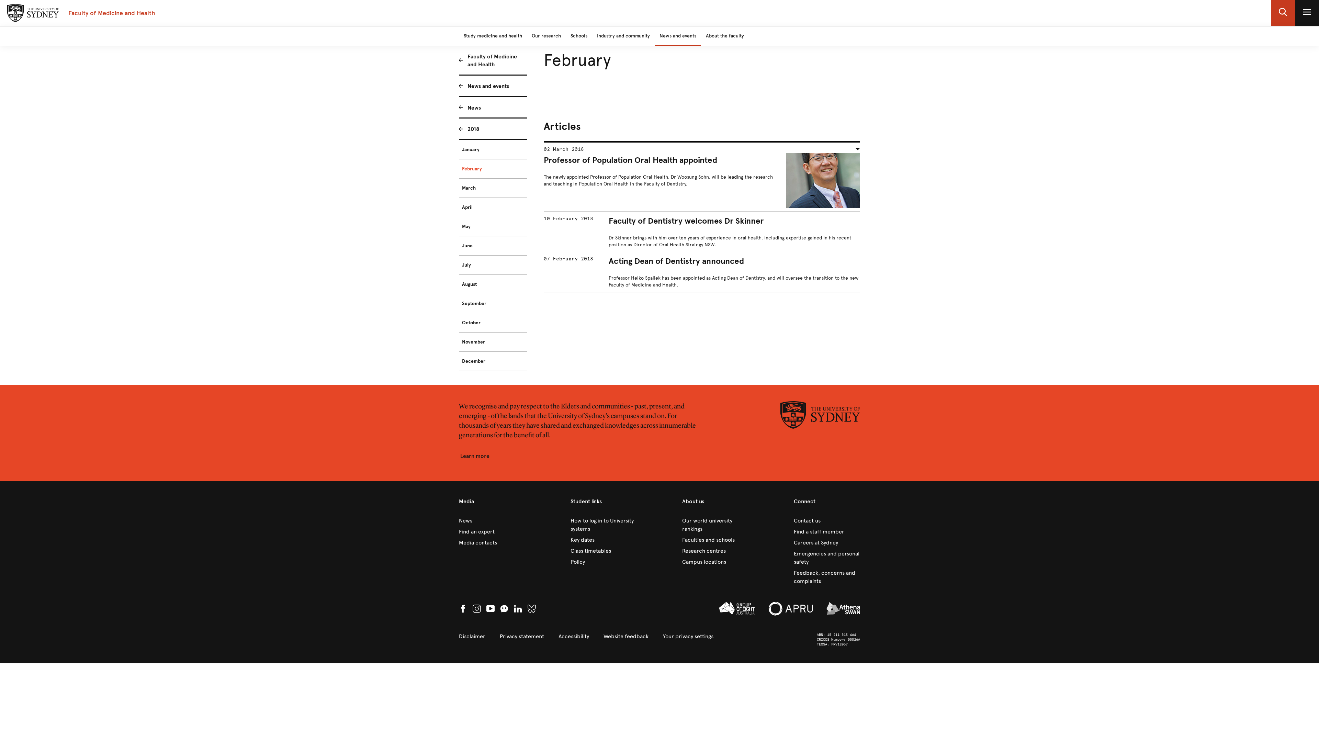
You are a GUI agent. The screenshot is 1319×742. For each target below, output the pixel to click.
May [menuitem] (466, 226)
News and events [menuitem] (488, 86)
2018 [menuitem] (473, 129)
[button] (1283, 13)
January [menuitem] (471, 150)
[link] (492, 521)
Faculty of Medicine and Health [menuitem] (492, 60)
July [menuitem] (466, 265)
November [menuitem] (473, 342)
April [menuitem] (467, 207)
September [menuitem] (474, 303)
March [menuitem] (469, 188)
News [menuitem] (474, 107)
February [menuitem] (472, 169)
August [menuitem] (469, 284)
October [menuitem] (471, 323)
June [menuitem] (467, 246)
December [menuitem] (473, 361)
